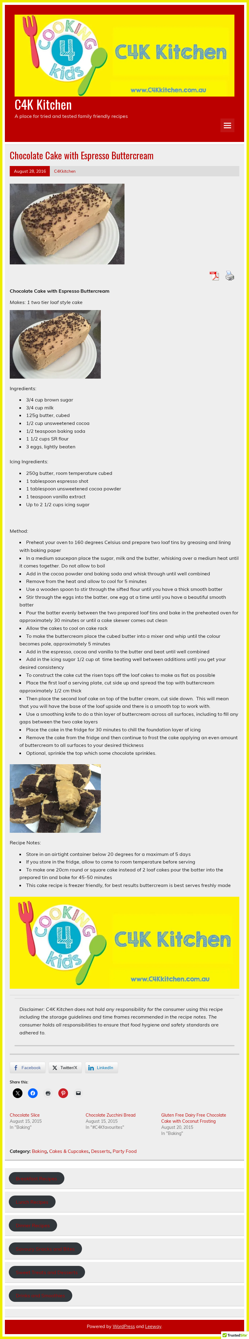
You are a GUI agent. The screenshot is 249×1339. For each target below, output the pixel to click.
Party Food (125, 1151)
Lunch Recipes (32, 1202)
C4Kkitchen (65, 171)
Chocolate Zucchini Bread (110, 1115)
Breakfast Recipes (36, 1178)
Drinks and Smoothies (40, 1295)
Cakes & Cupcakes (69, 1151)
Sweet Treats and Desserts (47, 1272)
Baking (39, 1151)
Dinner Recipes (33, 1225)
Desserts (100, 1151)
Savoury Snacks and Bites (45, 1249)
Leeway (153, 1326)
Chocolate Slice (25, 1115)
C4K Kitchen (43, 103)
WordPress (124, 1326)
